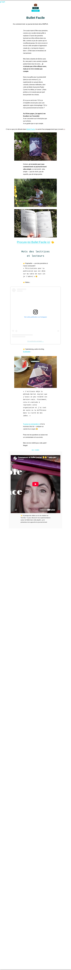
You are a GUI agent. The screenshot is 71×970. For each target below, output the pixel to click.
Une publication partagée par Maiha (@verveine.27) (42, 341)
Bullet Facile (31, 129)
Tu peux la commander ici (31, 424)
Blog (35, 8)
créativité (35, 10)
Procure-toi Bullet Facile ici (33, 242)
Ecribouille (26, 351)
